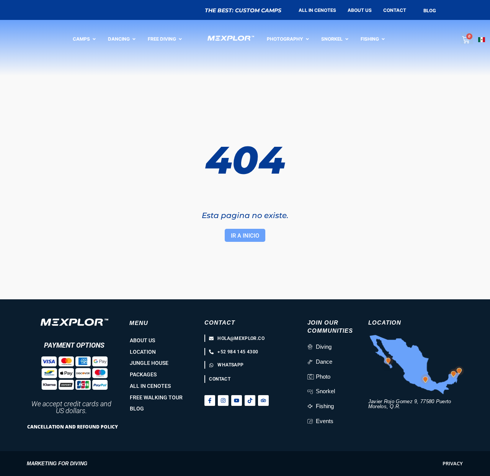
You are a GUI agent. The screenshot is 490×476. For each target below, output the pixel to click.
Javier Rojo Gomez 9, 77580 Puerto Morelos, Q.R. (409, 404)
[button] (452, 463)
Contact (219, 322)
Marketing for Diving (57, 463)
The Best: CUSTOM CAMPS (243, 10)
